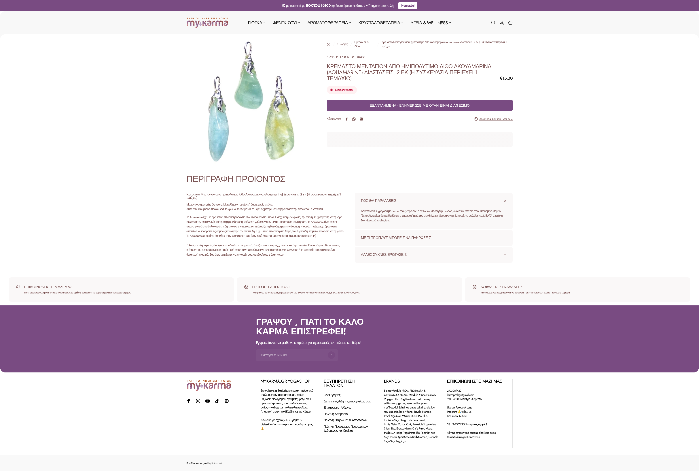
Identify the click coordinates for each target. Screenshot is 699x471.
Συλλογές (342, 44)
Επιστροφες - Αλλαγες (337, 408)
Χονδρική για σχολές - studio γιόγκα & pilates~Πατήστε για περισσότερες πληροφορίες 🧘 (286, 424)
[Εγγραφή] (331, 355)
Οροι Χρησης (332, 395)
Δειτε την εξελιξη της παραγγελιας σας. (347, 401)
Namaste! (407, 5)
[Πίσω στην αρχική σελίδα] (328, 44)
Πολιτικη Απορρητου (336, 414)
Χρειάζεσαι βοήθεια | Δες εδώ (496, 119)
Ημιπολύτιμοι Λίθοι (361, 44)
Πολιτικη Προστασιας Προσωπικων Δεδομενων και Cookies (346, 429)
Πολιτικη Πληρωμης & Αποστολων (345, 420)
